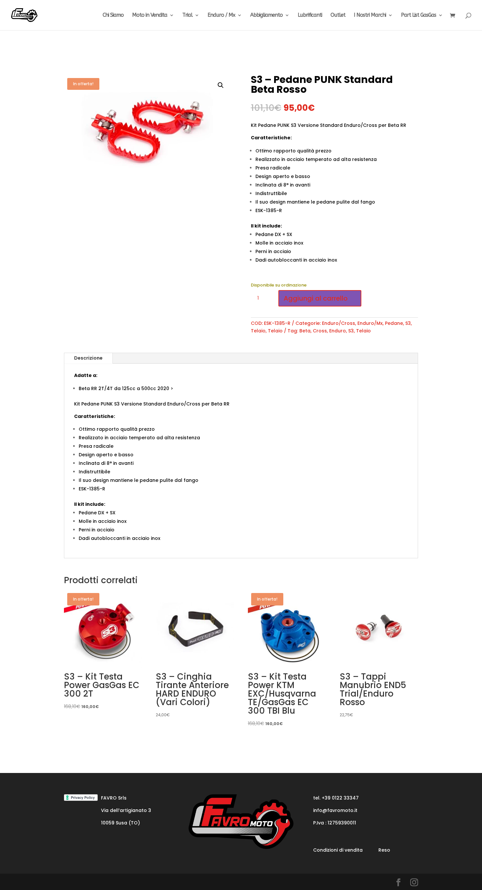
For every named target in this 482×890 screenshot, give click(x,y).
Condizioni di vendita (338, 850)
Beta (305, 330)
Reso (384, 850)
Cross (320, 330)
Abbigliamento (266, 15)
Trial (187, 15)
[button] (221, 85)
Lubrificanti (310, 15)
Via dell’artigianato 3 (126, 810)
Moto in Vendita (149, 15)
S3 (408, 323)
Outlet (338, 15)
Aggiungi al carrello (316, 298)
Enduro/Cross (338, 323)
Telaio (258, 330)
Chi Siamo (113, 15)
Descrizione (88, 358)
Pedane (394, 323)
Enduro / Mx (221, 15)
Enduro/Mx (370, 323)
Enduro (337, 330)
